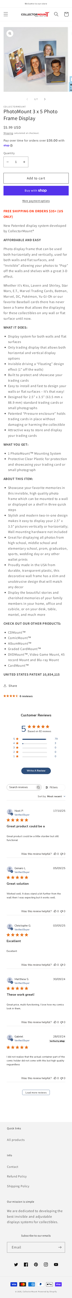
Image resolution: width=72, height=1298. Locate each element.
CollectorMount (30, 1291)
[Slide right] (45, 99)
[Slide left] (27, 99)
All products (16, 1140)
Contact (12, 1166)
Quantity (9, 153)
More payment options (36, 200)
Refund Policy (17, 1176)
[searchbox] (21, 787)
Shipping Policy (18, 1186)
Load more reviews (36, 1092)
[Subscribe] (60, 1247)
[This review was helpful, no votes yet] (55, 854)
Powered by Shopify (47, 1291)
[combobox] (51, 796)
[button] (6, 14)
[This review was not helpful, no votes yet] (61, 854)
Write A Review (36, 770)
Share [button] (13, 685)
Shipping (8, 133)
